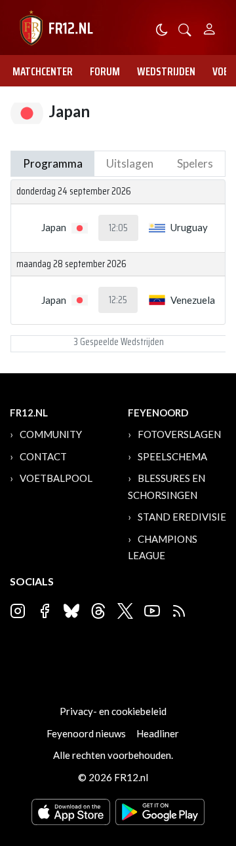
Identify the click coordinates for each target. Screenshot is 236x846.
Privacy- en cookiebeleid (113, 711)
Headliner (157, 733)
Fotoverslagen (179, 434)
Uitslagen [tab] (129, 163)
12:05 (118, 228)
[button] (184, 28)
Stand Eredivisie (182, 517)
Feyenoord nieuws (86, 733)
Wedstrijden (166, 71)
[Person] (209, 27)
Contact (43, 456)
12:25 (118, 300)
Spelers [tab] (195, 163)
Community (51, 434)
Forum (105, 71)
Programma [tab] (53, 163)
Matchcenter (42, 71)
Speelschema (172, 456)
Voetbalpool (56, 478)
